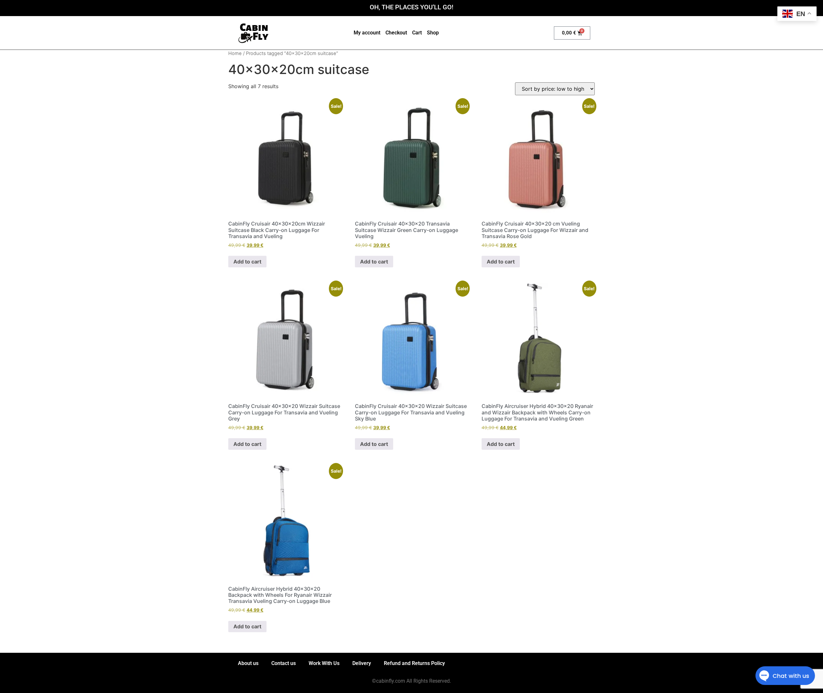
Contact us (283, 663)
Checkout (396, 33)
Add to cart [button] (247, 261)
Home (235, 53)
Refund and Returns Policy (414, 663)
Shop (433, 33)
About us (248, 663)
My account (367, 33)
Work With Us (324, 663)
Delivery (361, 663)
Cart (417, 33)
